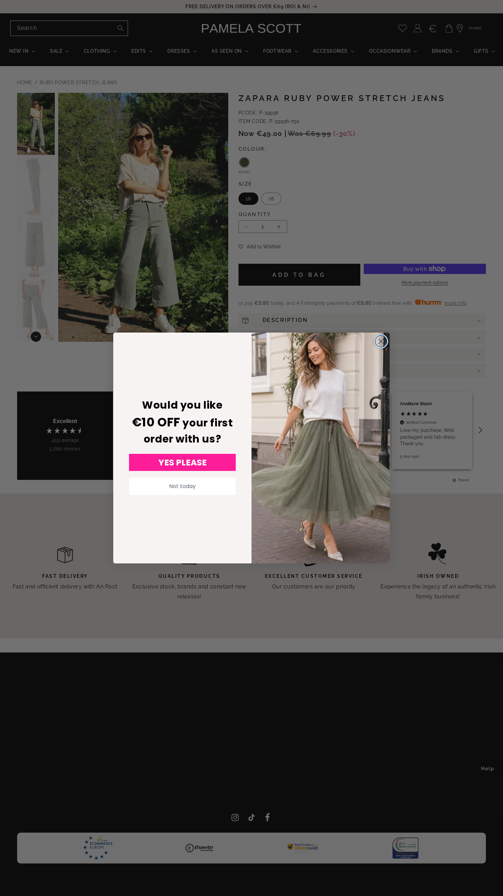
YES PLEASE (182, 463)
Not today (182, 486)
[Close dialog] (381, 341)
